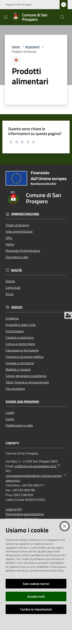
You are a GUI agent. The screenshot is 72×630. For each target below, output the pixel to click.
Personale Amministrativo (23, 250)
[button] (62, 17)
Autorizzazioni (15, 331)
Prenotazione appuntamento (25, 514)
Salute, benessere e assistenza (26, 375)
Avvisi (9, 294)
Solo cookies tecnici (36, 583)
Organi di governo (17, 225)
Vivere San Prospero (22, 402)
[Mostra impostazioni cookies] (68, 315)
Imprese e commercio (20, 363)
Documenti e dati (17, 257)
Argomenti (32, 46)
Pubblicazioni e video (19, 425)
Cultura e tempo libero (20, 343)
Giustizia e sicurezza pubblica (24, 356)
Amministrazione (25, 214)
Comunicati (13, 287)
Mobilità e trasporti (18, 369)
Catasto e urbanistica (20, 337)
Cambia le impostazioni (36, 609)
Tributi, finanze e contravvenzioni (27, 382)
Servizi (17, 307)
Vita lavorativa (15, 388)
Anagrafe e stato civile (20, 324)
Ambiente (12, 318)
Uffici (9, 237)
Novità (16, 270)
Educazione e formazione (22, 350)
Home (16, 46)
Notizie (10, 281)
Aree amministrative (19, 231)
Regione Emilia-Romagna (18, 4)
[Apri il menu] (5, 17)
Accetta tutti (36, 596)
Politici (10, 244)
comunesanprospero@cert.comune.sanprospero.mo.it (34, 478)
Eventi (10, 419)
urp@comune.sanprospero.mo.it (35, 466)
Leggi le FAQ (14, 509)
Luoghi (10, 412)
